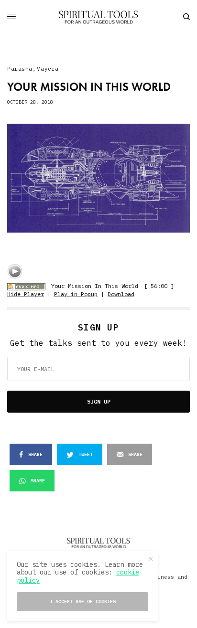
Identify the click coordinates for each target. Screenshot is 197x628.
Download (121, 294)
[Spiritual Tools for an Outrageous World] (98, 17)
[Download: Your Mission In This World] (26, 285)
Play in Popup (76, 294)
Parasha (20, 69)
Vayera (47, 69)
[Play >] (14, 271)
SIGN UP (98, 401)
